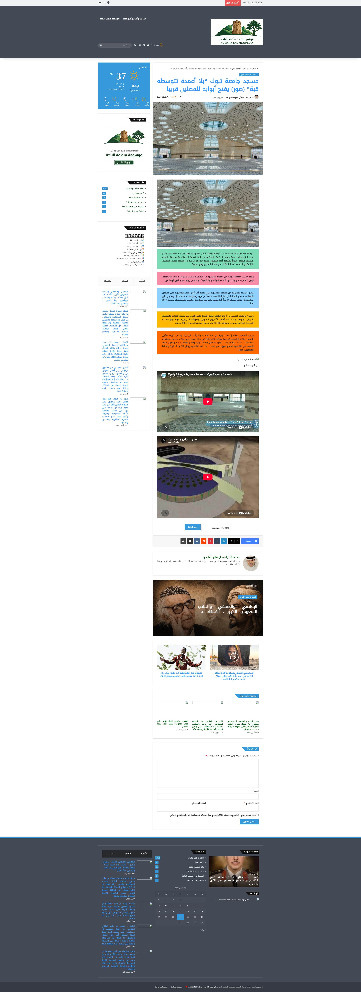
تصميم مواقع (176, 987)
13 (159, 905)
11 (173, 905)
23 (188, 917)
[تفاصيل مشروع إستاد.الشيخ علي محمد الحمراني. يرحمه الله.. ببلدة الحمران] (172, 709)
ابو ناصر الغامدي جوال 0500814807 (202, 987)
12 (166, 905)
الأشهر (125, 281)
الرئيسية (253, 68)
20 (159, 911)
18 (173, 911)
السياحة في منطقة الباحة (133, 206)
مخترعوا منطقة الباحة (135, 202)
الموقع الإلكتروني (198, 803)
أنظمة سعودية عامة (135, 211)
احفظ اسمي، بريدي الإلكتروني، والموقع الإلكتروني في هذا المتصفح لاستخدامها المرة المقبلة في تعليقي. (213, 815)
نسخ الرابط (192, 527)
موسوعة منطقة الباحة (109, 19)
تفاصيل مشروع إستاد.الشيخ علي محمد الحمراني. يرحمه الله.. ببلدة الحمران (172, 723)
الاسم (255, 791)
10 (180, 905)
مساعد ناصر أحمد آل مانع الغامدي (241, 97)
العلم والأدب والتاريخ (240, 68)
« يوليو (203, 930)
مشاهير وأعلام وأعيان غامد (134, 19)
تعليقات (107, 281)
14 (202, 911)
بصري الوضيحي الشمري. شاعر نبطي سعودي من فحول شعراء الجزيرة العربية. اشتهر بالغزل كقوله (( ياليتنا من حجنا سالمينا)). (243, 725)
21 (202, 917)
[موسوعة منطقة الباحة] (237, 32)
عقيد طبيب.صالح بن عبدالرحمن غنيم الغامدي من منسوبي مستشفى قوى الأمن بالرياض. (234, 880)
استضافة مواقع (161, 987)
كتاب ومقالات (138, 193)
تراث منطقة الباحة (136, 197)
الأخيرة (142, 281)
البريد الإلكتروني (251, 803)
